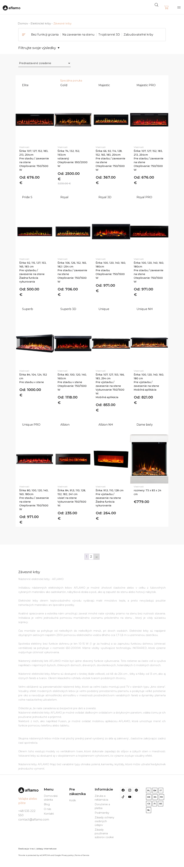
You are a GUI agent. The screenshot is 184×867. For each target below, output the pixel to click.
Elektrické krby (41, 23)
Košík (72, 800)
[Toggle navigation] (179, 7)
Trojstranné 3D (109, 34)
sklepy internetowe (46, 848)
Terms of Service (82, 855)
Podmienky (102, 812)
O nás (47, 809)
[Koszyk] (166, 7)
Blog (47, 804)
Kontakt (49, 813)
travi (32, 848)
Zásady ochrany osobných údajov (104, 821)
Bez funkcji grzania (45, 34)
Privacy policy (67, 855)
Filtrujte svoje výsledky (37, 48)
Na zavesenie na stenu (78, 34)
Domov (23, 23)
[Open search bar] (156, 4)
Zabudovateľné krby (138, 34)
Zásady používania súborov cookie (104, 833)
